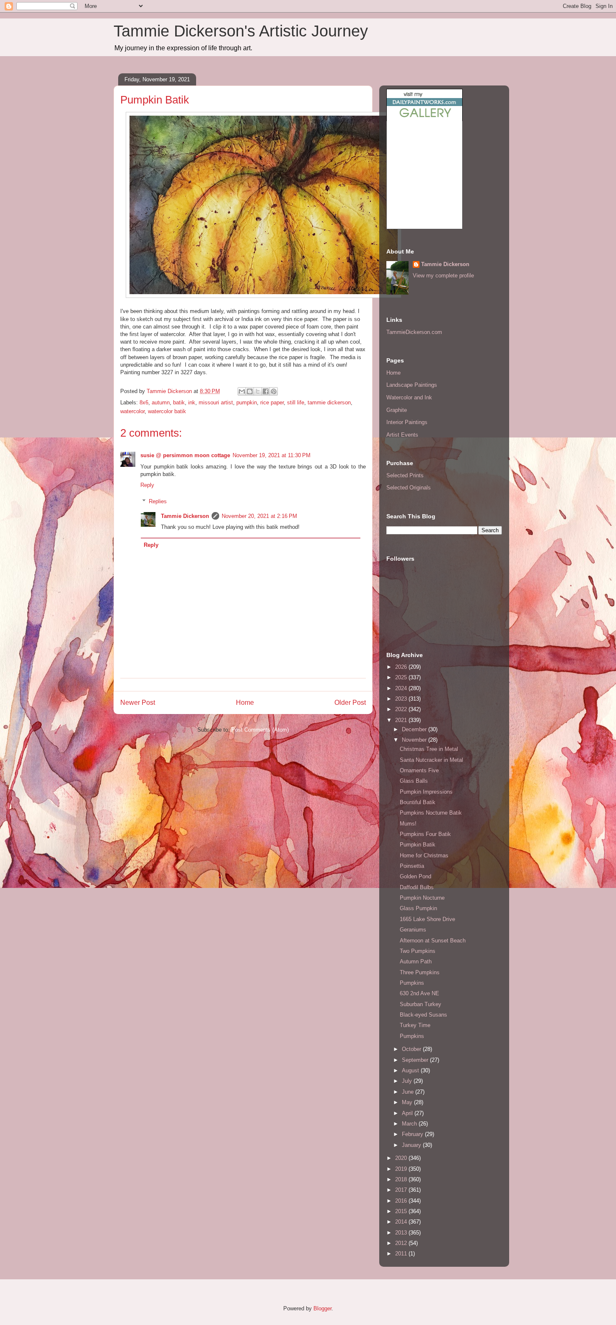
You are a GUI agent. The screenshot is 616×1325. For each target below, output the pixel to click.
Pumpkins (412, 983)
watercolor (132, 411)
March (410, 1124)
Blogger (322, 1308)
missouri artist (216, 402)
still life (295, 402)
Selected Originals (408, 487)
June (408, 1092)
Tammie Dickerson (185, 516)
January (412, 1145)
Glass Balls (414, 781)
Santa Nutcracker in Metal (431, 760)
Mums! (408, 823)
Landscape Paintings (411, 385)
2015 (402, 1211)
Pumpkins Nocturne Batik (431, 813)
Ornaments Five (419, 770)
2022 (402, 709)
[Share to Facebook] (265, 391)
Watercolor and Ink (409, 397)
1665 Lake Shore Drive (427, 919)
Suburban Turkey (420, 1004)
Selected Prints (405, 475)
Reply (147, 485)
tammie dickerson (329, 402)
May (408, 1102)
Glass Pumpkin (418, 908)
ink (191, 402)
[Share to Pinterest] (273, 391)
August (411, 1070)
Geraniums (413, 929)
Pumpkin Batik (417, 844)
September (416, 1060)
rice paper (272, 402)
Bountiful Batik (417, 802)
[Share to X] (258, 391)
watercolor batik (167, 411)
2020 (402, 1158)
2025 (402, 677)
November (415, 740)
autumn (161, 402)
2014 (402, 1222)
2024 (402, 688)
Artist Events (402, 435)
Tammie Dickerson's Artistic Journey (241, 31)
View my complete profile (443, 275)
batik (179, 402)
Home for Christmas (424, 855)
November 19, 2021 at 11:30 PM (272, 455)
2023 (402, 699)
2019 (402, 1169)
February (413, 1134)
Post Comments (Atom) (260, 730)
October (412, 1049)
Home (245, 702)
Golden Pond (415, 876)
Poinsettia (412, 866)
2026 (402, 667)
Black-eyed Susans (423, 1015)
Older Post (350, 702)
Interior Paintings (406, 422)
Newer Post (137, 702)
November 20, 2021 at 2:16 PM (259, 516)
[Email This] (242, 391)
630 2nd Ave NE (419, 993)
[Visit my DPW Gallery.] (424, 119)
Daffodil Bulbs (417, 887)
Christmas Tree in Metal (429, 749)
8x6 (144, 402)
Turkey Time (415, 1025)
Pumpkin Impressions (426, 792)
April (408, 1113)
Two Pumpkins (417, 951)
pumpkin (246, 402)
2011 (402, 1253)
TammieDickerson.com (414, 332)
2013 (402, 1232)
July (408, 1081)
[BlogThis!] (250, 391)
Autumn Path (416, 961)
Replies (158, 501)
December (415, 729)
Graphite (396, 410)
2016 (402, 1201)
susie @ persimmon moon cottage (185, 455)
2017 (402, 1190)
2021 (402, 720)
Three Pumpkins (420, 972)
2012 (402, 1243)
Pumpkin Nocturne (422, 898)
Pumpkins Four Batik (425, 834)
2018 (402, 1179)
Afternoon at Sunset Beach (433, 940)
